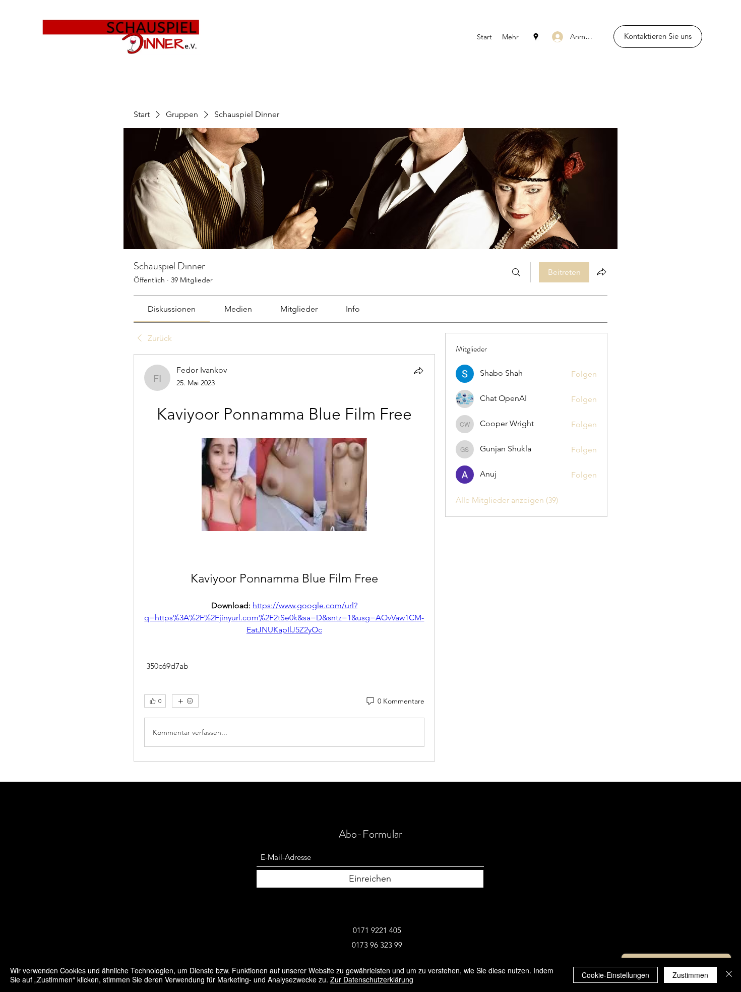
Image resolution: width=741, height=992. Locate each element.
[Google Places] (536, 37)
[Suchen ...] (516, 272)
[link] (172, 309)
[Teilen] (418, 371)
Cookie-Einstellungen (615, 975)
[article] (284, 558)
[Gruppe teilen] (601, 272)
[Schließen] (729, 975)
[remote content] (284, 485)
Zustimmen (690, 975)
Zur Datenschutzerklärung (371, 979)
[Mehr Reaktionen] (185, 701)
